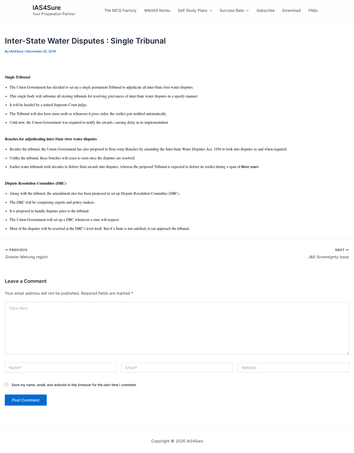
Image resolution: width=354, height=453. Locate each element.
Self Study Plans (192, 10)
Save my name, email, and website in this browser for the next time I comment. (74, 385)
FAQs (313, 10)
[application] (209, 10)
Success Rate (232, 10)
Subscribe (265, 10)
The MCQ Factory (120, 10)
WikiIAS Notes (157, 10)
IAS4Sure (47, 7)
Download (291, 10)
